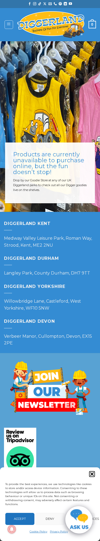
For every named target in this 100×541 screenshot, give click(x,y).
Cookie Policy (38, 531)
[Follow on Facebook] (29, 4)
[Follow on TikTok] (39, 4)
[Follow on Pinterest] (60, 4)
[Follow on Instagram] (34, 4)
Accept (20, 519)
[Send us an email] (50, 4)
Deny (50, 519)
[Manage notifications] (11, 529)
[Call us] (55, 4)
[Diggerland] (51, 25)
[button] (92, 474)
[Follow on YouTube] (70, 4)
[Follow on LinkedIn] (65, 4)
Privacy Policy (59, 531)
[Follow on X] (44, 4)
